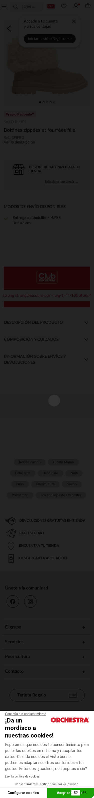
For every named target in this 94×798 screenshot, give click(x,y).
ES (76, 792)
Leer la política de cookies (22, 776)
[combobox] (75, 793)
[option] (84, 793)
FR (84, 792)
